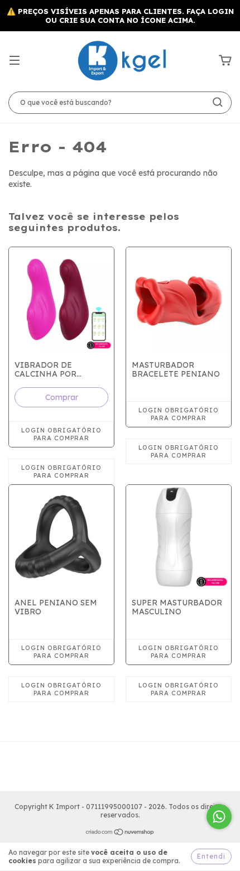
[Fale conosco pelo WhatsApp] (219, 816)
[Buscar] (217, 102)
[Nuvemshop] (120, 833)
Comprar (61, 397)
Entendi (211, 856)
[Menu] (14, 61)
